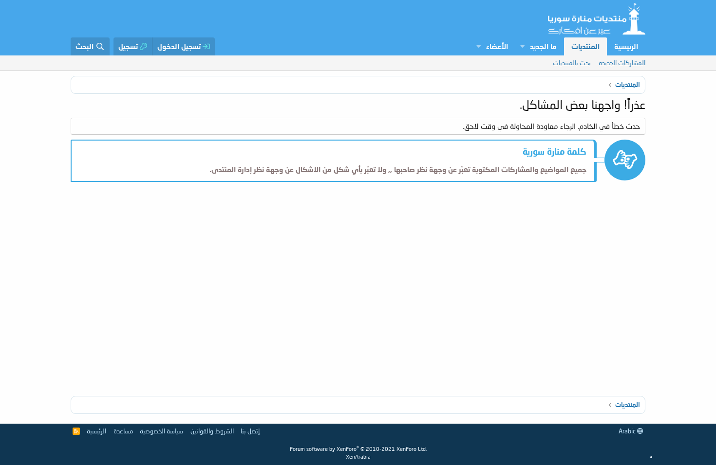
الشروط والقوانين (212, 431)
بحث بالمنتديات (572, 63)
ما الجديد (543, 46)
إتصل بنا (250, 431)
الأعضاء (497, 46)
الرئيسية (626, 46)
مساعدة (123, 431)
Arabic (628, 431)
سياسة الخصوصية (161, 431)
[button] (522, 46)
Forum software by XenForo (358, 449)
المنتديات (585, 46)
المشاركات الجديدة (622, 63)
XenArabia (358, 456)
